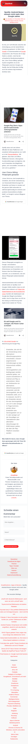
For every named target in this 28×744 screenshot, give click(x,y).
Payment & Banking (14, 703)
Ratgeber (14, 710)
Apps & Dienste (15, 20)
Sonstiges (14, 736)
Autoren (14, 570)
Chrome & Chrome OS (15, 727)
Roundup (14, 715)
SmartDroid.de (5, 585)
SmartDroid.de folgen (14, 561)
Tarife (14, 708)
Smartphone (15, 685)
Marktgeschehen (14, 22)
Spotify (4, 51)
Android (21, 20)
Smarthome (14, 683)
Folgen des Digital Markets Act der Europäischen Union (13, 292)
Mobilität (14, 679)
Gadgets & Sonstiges (14, 674)
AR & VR (15, 670)
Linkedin (13, 497)
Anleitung (15, 713)
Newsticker (14, 559)
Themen (14, 563)
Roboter (14, 681)
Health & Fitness (14, 694)
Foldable (14, 672)
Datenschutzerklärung (14, 575)
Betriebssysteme (15, 722)
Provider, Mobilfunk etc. (14, 706)
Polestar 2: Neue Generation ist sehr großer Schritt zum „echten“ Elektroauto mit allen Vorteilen (14, 620)
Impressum (14, 572)
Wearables (14, 692)
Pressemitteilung (13, 154)
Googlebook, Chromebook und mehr (14, 676)
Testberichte (14, 739)
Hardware (14, 667)
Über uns (14, 568)
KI (14, 732)
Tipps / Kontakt (14, 566)
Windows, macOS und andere (15, 730)
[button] (25, 4)
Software (14, 718)
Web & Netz (14, 734)
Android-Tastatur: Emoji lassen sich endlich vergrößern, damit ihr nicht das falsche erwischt (14, 627)
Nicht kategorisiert (14, 701)
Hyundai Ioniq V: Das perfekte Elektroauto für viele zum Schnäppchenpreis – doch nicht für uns (14, 612)
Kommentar (14, 697)
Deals (14, 665)
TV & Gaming (15, 690)
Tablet (15, 688)
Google (23, 51)
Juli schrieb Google (10, 341)
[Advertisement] (14, 89)
